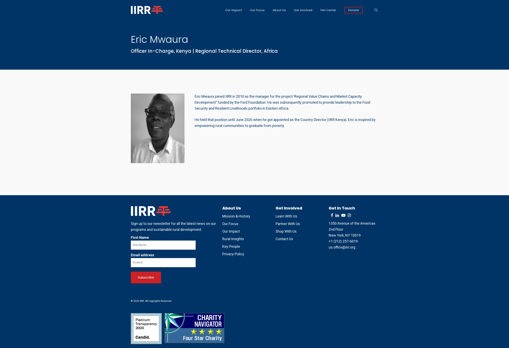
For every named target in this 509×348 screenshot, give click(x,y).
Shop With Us (286, 231)
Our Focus (230, 224)
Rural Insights (233, 239)
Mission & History (236, 216)
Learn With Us (286, 216)
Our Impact (231, 231)
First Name (140, 237)
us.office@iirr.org (342, 247)
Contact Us (284, 239)
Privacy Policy (233, 254)
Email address (142, 255)
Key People (231, 246)
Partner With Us (288, 224)
